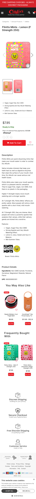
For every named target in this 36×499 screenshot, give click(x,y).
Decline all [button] (26, 491)
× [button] (34, 479)
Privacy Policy (20, 464)
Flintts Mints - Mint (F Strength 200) (11, 365)
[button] (2, 13)
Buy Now (11, 323)
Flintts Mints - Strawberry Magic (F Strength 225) (27, 366)
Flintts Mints (14, 256)
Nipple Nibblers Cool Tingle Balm (11, 315)
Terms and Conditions (17, 466)
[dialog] (18, 488)
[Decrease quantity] (4, 137)
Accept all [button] (9, 491)
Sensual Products (16, 21)
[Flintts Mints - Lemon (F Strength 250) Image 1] (18, 55)
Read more (25, 487)
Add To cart (15, 143)
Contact (23, 468)
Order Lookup (11, 464)
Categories (5, 21)
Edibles (27, 21)
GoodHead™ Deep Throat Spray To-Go (27, 315)
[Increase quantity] (11, 137)
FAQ (18, 468)
